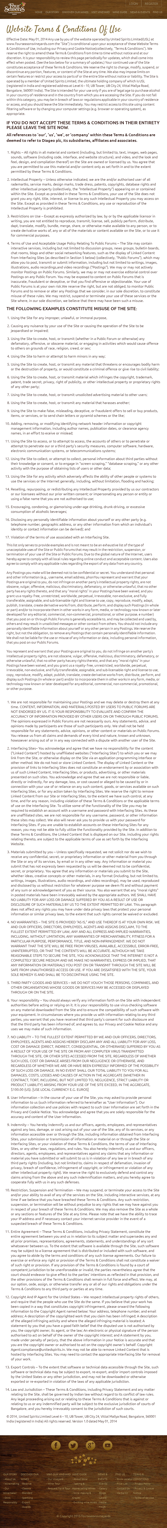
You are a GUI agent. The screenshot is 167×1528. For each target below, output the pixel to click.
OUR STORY (52, 12)
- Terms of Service (143, 1497)
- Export (25, 1502)
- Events (102, 1483)
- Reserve (26, 1483)
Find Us (157, 12)
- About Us (9, 1479)
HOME (38, 12)
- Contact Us (122, 1488)
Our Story (10, 1474)
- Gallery (102, 1488)
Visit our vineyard (59, 1474)
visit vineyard (100, 12)
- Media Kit (121, 1493)
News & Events (140, 12)
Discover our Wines (75, 12)
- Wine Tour (53, 1483)
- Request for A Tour (58, 1488)
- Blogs (102, 1493)
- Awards (26, 1506)
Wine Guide (120, 12)
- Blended (26, 1493)
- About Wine (80, 1479)
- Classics (26, 1488)
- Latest (102, 1497)
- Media (102, 1502)
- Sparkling (27, 1497)
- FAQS (101, 1506)
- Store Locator (124, 1479)
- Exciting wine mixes (84, 1502)
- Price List (121, 1483)
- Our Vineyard (55, 1479)
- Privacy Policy (141, 1483)
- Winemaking (11, 1483)
